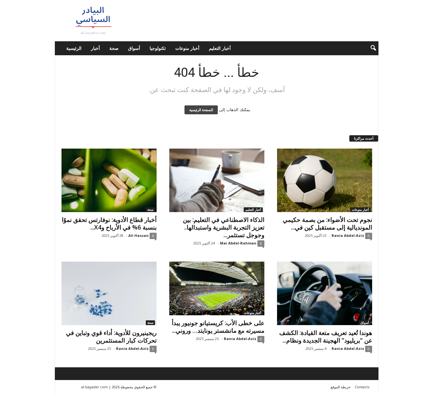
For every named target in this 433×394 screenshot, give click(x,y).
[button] (369, 48)
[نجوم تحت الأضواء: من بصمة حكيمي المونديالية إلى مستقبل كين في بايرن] (324, 180)
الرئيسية (73, 48)
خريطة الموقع (341, 386)
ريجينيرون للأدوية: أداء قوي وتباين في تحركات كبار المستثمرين (111, 336)
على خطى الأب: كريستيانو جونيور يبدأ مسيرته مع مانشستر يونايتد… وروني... (218, 327)
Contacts (362, 386)
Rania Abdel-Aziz (348, 235)
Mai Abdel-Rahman (238, 243)
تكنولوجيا (158, 48)
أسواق (134, 48)
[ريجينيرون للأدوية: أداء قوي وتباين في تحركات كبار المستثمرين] (109, 293)
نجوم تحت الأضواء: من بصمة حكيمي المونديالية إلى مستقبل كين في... (327, 223)
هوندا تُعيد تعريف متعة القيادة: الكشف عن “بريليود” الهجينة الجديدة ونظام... (325, 336)
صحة (114, 48)
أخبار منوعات (187, 48)
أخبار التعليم (220, 48)
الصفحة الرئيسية (201, 110)
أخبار (95, 48)
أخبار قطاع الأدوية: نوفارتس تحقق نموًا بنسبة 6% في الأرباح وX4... (109, 223)
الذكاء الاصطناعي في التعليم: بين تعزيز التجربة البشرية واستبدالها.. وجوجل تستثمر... (223, 227)
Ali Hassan (138, 235)
